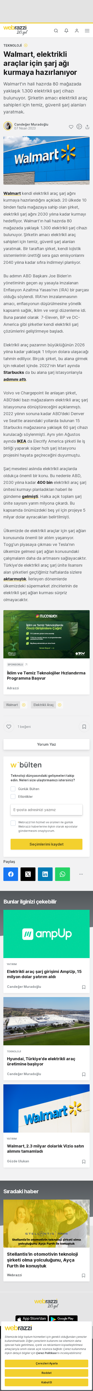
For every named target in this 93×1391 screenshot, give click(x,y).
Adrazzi (13, 688)
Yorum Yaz (46, 744)
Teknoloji (12, 45)
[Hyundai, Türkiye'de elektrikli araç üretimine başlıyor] (46, 1021)
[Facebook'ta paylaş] (12, 874)
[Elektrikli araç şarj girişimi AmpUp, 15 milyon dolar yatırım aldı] (46, 934)
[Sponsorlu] (46, 634)
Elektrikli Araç (44, 705)
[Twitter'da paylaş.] (29, 874)
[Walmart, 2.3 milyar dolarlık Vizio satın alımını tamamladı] (46, 1108)
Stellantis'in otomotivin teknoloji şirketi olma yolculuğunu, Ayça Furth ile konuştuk (42, 1260)
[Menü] (87, 31)
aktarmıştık (14, 579)
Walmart (12, 705)
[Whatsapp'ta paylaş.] (63, 874)
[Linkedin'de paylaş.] (46, 874)
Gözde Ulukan (18, 1161)
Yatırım (12, 964)
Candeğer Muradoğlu (24, 987)
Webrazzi (14, 1275)
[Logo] (15, 30)
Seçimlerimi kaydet (47, 844)
